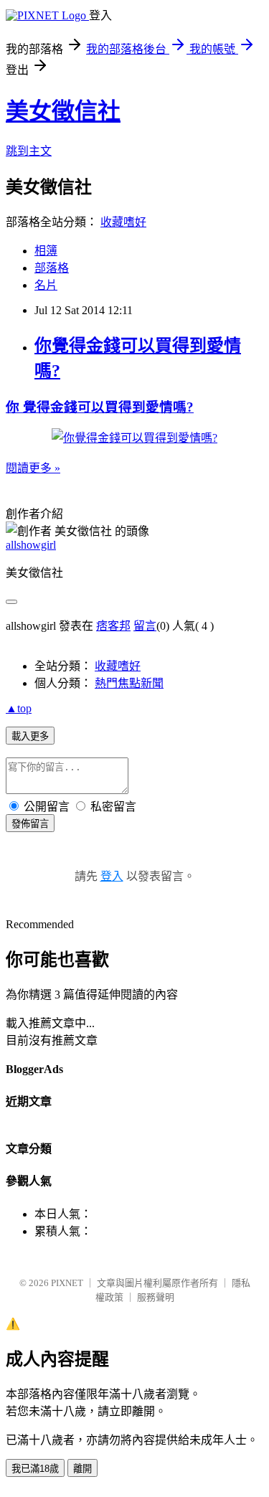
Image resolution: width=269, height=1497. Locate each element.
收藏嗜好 (123, 222)
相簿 (45, 251)
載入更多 (30, 736)
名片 (45, 285)
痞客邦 (113, 626)
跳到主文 (29, 151)
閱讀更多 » (33, 468)
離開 (82, 1468)
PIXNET (67, 1283)
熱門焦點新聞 (129, 683)
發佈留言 (30, 823)
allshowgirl (31, 545)
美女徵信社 (63, 111)
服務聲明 (155, 1297)
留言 (144, 626)
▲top (19, 708)
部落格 (51, 268)
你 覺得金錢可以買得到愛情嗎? (100, 407)
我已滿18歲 (35, 1468)
